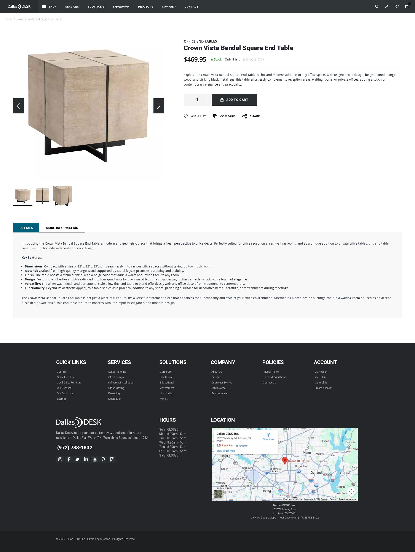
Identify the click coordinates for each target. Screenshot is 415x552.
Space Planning (117, 371)
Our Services (64, 388)
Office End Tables (200, 41)
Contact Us (269, 382)
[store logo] (19, 6)
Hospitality (166, 393)
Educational (167, 382)
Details (26, 228)
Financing (114, 393)
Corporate (165, 371)
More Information (62, 228)
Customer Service (221, 382)
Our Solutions (65, 393)
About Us (216, 371)
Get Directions (288, 517)
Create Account (323, 388)
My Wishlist (321, 382)
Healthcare (166, 377)
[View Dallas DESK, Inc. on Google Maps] (285, 464)
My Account (321, 371)
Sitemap (61, 398)
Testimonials (219, 393)
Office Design (116, 377)
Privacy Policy (271, 371)
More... (164, 398)
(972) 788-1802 (310, 517)
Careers (215, 377)
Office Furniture (66, 377)
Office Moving (116, 388)
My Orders (320, 377)
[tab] (26, 227)
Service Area (218, 388)
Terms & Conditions (274, 377)
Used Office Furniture (69, 382)
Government (167, 388)
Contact (61, 371)
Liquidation (114, 398)
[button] (18, 105)
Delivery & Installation (121, 382)
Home (8, 19)
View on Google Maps (263, 517)
